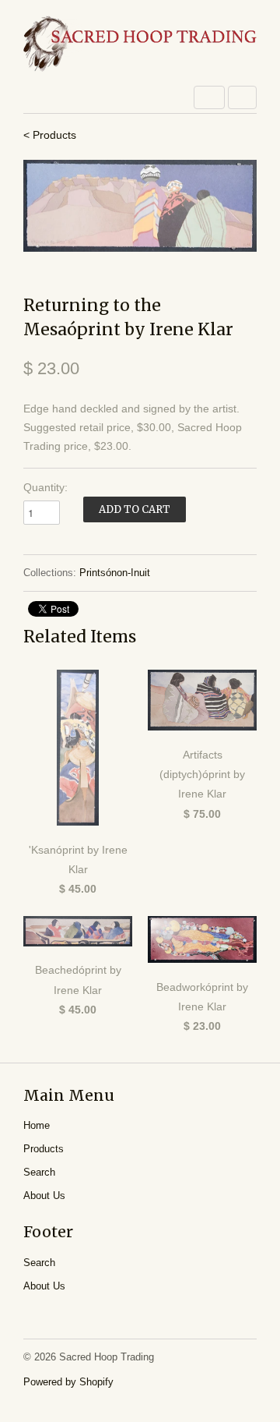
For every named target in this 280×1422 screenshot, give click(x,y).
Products (43, 1149)
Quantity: (45, 487)
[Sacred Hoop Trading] (140, 45)
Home (36, 1125)
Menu (209, 97)
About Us (44, 1195)
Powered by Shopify (68, 1382)
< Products (49, 135)
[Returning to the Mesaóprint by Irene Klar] (140, 206)
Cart (242, 97)
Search (39, 1172)
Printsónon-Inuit (114, 572)
